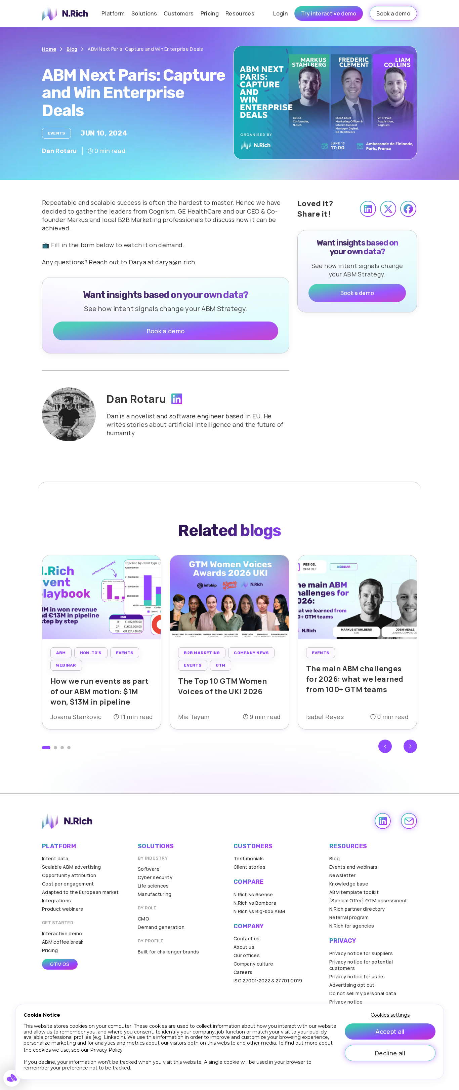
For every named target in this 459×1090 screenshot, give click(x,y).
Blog (72, 49)
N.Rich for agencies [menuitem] (351, 926)
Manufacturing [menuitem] (155, 894)
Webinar (66, 665)
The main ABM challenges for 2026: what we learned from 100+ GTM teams (355, 679)
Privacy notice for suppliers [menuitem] (361, 953)
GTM (220, 665)
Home (49, 49)
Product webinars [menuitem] (62, 909)
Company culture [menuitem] (253, 964)
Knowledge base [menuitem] (348, 883)
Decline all (390, 1053)
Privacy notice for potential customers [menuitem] (361, 965)
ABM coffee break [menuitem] (63, 942)
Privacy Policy (106, 1050)
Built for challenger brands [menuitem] (168, 951)
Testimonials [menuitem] (249, 858)
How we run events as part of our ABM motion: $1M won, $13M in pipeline (99, 691)
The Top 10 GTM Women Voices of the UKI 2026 (222, 686)
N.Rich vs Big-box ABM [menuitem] (259, 911)
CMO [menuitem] (143, 918)
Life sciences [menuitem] (153, 885)
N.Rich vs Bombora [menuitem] (255, 903)
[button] (46, 747)
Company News (251, 652)
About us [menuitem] (244, 947)
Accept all (390, 1031)
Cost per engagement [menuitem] (68, 883)
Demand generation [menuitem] (161, 927)
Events (56, 133)
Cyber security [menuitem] (155, 877)
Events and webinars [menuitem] (353, 867)
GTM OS (60, 964)
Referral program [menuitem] (349, 917)
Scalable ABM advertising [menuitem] (71, 867)
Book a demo (393, 13)
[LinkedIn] (176, 398)
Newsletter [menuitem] (342, 875)
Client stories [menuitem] (249, 867)
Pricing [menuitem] (50, 950)
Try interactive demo (328, 13)
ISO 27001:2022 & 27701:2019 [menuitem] (268, 980)
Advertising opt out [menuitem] (352, 985)
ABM (61, 652)
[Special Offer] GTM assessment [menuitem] (368, 900)
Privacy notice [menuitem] (346, 1002)
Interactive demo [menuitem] (62, 933)
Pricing (210, 13)
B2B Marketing (202, 652)
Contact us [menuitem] (247, 938)
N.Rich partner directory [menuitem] (357, 909)
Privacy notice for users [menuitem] (357, 976)
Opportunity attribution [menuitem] (69, 875)
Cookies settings (390, 1015)
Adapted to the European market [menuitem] (80, 892)
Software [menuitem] (149, 869)
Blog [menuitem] (334, 858)
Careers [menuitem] (243, 972)
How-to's (91, 652)
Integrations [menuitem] (56, 900)
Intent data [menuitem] (55, 858)
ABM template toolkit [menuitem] (354, 892)
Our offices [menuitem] (247, 955)
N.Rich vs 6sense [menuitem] (253, 894)
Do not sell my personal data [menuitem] (362, 993)
